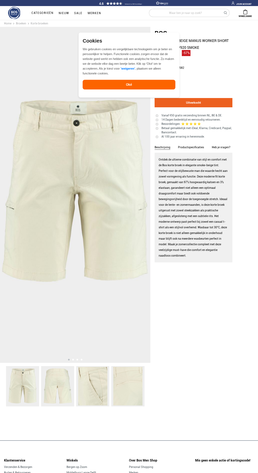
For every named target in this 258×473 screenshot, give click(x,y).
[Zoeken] (226, 13)
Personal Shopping (141, 467)
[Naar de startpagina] (14, 13)
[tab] (162, 147)
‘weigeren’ (128, 68)
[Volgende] (126, 195)
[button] (133, 3)
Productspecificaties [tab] (191, 147)
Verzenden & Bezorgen (18, 467)
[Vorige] (24, 195)
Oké (129, 84)
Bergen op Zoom (77, 467)
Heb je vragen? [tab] (221, 147)
